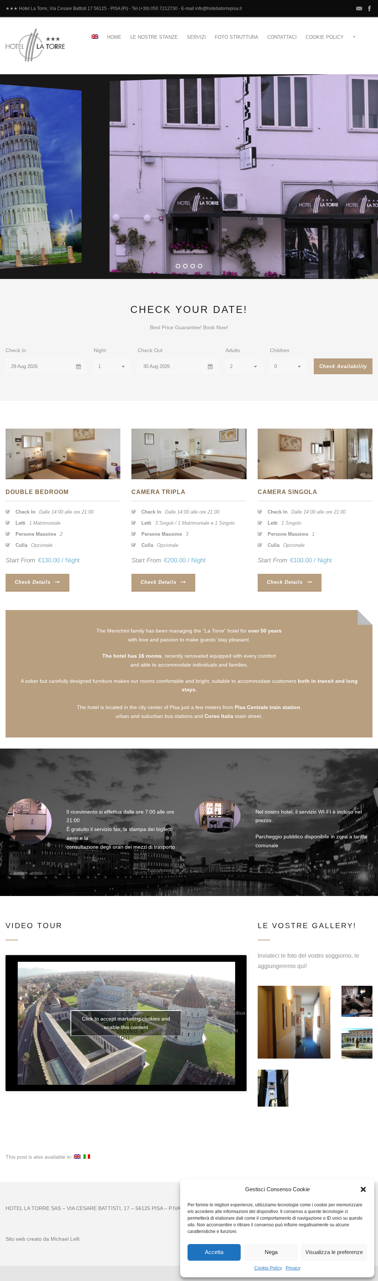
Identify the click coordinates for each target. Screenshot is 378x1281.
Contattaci (282, 37)
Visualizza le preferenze (334, 1252)
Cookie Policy (268, 1268)
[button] (363, 1189)
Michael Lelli (65, 1239)
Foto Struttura (236, 37)
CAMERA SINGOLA (287, 492)
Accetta (214, 1252)
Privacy (293, 1268)
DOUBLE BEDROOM (37, 492)
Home (114, 37)
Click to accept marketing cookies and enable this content (126, 1023)
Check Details (33, 582)
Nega (271, 1252)
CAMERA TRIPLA (158, 492)
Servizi (196, 37)
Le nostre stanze (154, 37)
